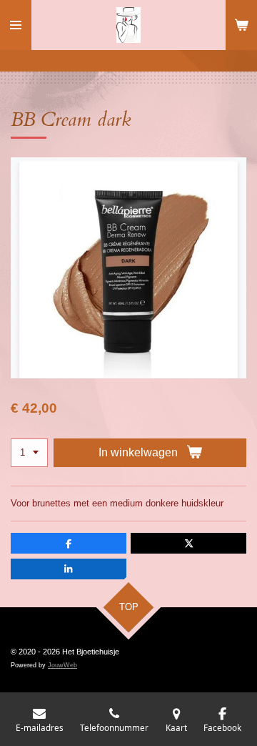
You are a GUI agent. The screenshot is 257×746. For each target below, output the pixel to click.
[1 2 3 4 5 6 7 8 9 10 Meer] (29, 453)
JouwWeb (62, 665)
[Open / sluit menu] (15, 25)
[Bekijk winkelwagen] (241, 25)
